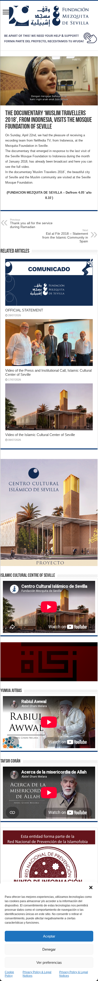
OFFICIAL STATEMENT (24, 310)
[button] (90, 887)
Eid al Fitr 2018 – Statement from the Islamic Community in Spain (65, 236)
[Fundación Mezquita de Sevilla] (49, 15)
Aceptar (49, 936)
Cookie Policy (9, 973)
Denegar (49, 949)
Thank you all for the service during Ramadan (31, 223)
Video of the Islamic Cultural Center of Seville (40, 435)
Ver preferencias (49, 962)
